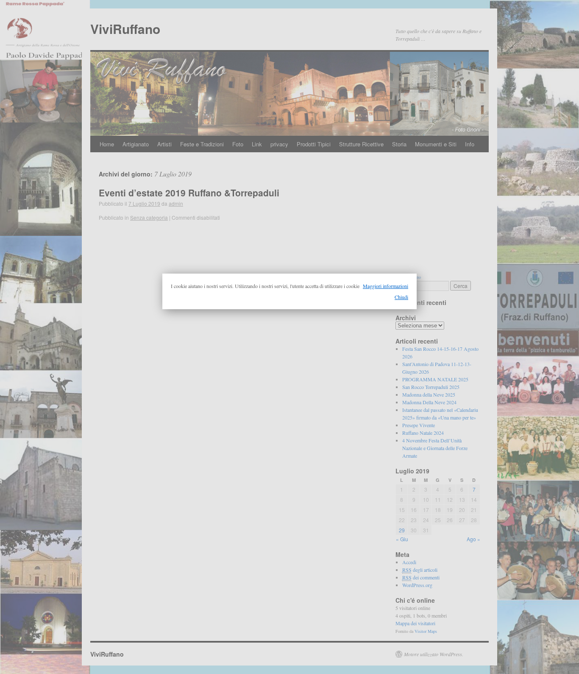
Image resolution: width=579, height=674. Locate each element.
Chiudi (401, 297)
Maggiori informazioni (385, 285)
